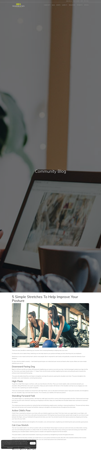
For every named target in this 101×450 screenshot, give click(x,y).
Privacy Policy (27, 447)
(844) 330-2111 (69, 1)
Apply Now (86, 1)
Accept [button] (32, 443)
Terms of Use (10, 447)
